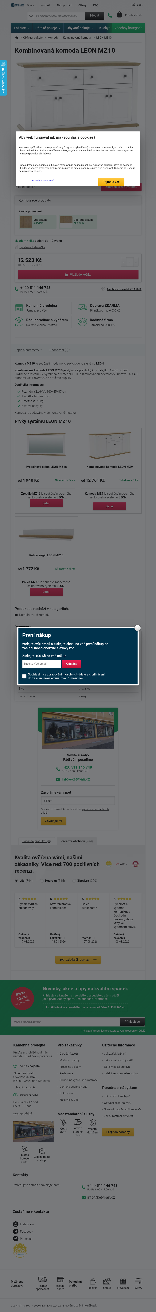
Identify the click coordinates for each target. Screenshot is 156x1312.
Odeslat (71, 664)
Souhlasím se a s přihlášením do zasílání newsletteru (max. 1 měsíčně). (67, 676)
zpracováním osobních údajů (66, 674)
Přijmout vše (111, 182)
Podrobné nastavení (42, 180)
